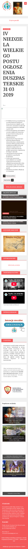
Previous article (10, 176)
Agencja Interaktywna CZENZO (17, 546)
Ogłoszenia (7, 29)
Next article (7, 180)
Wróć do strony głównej (14, 187)
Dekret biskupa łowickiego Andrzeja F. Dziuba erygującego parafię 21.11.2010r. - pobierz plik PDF (14, 539)
